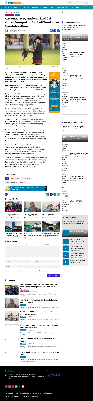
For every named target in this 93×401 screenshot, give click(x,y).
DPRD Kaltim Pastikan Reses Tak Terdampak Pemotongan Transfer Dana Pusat (77, 76)
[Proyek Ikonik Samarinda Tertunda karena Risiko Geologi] (51, 226)
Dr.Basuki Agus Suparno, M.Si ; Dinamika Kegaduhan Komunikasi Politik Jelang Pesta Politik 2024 (78, 261)
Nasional (17, 15)
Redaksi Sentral (13, 30)
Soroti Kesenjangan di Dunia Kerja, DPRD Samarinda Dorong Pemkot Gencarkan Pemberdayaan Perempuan (77, 201)
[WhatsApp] (58, 194)
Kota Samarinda (9, 15)
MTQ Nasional (27, 178)
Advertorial (28, 210)
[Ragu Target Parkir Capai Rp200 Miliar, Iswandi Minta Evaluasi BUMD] (13, 226)
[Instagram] (9, 386)
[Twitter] (51, 194)
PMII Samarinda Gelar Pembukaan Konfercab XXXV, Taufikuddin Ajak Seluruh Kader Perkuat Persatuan (12, 216)
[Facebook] (47, 194)
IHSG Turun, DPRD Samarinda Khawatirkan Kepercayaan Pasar (50, 216)
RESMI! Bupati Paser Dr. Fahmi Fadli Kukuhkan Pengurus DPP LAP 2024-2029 (78, 247)
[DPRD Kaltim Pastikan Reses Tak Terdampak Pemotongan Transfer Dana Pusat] (65, 76)
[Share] (58, 30)
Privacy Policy (36, 393)
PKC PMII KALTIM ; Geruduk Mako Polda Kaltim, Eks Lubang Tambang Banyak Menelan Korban (77, 240)
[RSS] (23, 386)
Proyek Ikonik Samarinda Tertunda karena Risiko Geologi (50, 235)
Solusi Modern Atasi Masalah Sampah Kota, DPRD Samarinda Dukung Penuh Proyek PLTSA (78, 177)
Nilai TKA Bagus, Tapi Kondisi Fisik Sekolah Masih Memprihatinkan (31, 216)
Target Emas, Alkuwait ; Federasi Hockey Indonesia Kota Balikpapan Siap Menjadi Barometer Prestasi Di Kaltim (78, 254)
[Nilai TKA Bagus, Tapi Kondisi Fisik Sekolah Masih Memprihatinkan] (32, 207)
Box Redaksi (9, 393)
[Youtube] (12, 386)
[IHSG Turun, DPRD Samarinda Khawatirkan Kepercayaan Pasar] (51, 207)
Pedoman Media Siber (22, 393)
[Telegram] (54, 194)
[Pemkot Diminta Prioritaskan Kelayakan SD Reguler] (32, 226)
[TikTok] (19, 386)
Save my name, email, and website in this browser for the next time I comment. (32, 271)
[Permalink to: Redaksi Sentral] (7, 30)
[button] (86, 2)
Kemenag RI (15, 178)
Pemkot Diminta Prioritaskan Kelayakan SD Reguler (32, 235)
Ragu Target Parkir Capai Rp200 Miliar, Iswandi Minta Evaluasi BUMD (13, 235)
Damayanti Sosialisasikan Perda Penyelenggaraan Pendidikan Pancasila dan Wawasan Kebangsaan (78, 98)
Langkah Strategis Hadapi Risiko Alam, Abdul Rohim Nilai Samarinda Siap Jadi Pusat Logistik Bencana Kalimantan (79, 154)
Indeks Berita (48, 393)
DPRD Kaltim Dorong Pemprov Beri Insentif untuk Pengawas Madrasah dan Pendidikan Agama (79, 53)
